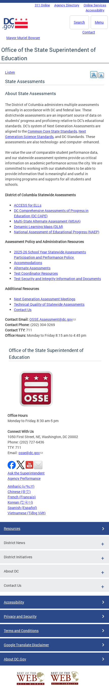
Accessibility (95, 10)
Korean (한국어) (20, 502)
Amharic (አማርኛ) (21, 486)
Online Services (95, 5)
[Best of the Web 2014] (30, 685)
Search (79, 22)
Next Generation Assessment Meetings (44, 299)
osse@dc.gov (29, 452)
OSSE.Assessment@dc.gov (51, 319)
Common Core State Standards (52, 131)
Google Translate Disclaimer (26, 644)
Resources (12, 528)
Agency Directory (66, 5)
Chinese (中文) (19, 491)
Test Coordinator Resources (36, 273)
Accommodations (28, 262)
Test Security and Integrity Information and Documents (57, 278)
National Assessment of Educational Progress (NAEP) (56, 231)
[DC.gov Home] (15, 28)
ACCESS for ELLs (27, 205)
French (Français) (22, 497)
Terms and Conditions (21, 630)
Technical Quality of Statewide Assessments (49, 304)
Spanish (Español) (22, 507)
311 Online (42, 5)
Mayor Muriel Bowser (23, 37)
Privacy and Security (20, 616)
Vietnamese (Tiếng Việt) (27, 513)
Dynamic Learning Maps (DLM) (38, 226)
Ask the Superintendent (26, 473)
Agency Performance (24, 478)
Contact (88, 32)
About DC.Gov (15, 659)
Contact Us (22, 309)
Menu (99, 22)
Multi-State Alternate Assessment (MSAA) (47, 221)
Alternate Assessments (32, 268)
